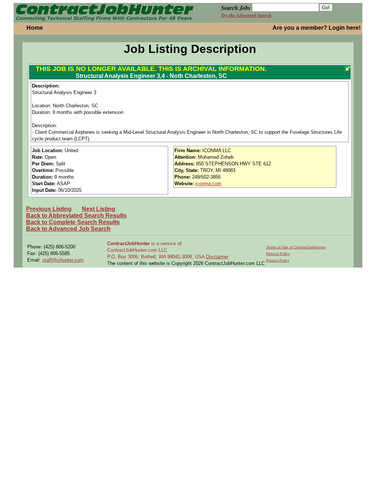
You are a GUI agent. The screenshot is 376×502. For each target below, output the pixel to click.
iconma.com (208, 183)
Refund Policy (278, 254)
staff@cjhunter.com (63, 260)
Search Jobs (235, 8)
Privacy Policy (277, 260)
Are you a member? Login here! (316, 28)
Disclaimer (217, 256)
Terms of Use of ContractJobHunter (296, 247)
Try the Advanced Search (246, 15)
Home (34, 28)
